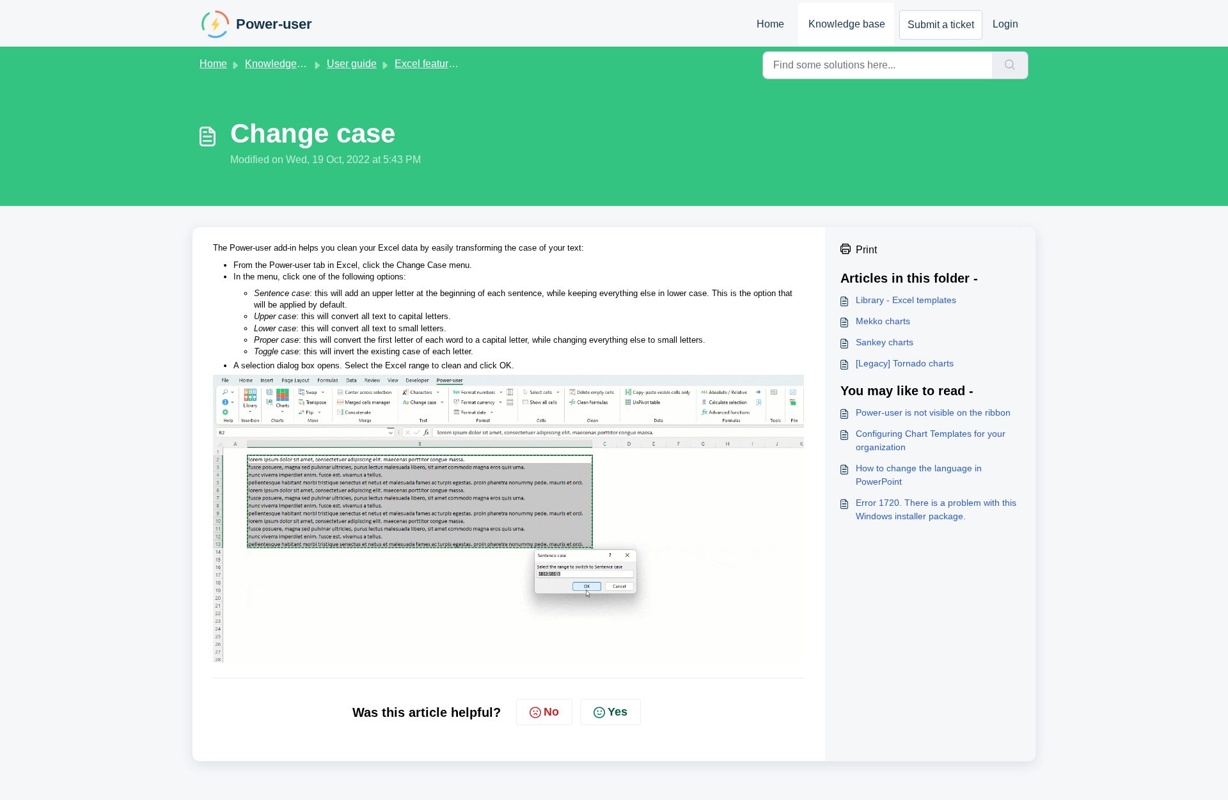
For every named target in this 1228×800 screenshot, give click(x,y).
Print (866, 249)
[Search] (1010, 65)
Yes (617, 711)
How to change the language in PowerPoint (919, 475)
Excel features (427, 63)
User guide (352, 63)
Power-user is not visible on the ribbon (933, 412)
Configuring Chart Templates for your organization (930, 440)
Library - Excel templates (906, 300)
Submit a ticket (941, 24)
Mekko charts (883, 321)
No (551, 711)
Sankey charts (884, 342)
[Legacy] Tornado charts (905, 363)
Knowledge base (846, 24)
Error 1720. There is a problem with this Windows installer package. (936, 509)
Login (1005, 24)
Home (770, 24)
